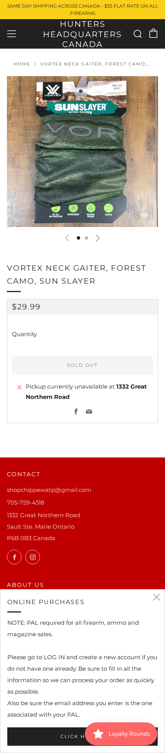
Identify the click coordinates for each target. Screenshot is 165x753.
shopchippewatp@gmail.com (49, 489)
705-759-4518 (26, 502)
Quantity (24, 334)
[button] (78, 238)
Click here (78, 736)
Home (21, 64)
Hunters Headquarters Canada (82, 34)
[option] (82, 151)
